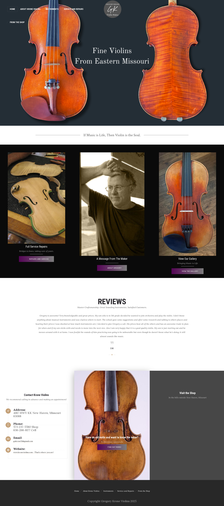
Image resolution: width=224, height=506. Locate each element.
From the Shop (17, 22)
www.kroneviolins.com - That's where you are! (33, 452)
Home (12, 9)
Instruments (52, 9)
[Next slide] (195, 331)
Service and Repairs (73, 9)
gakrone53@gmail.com (23, 441)
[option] (112, 331)
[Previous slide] (28, 331)
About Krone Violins (30, 9)
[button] (109, 354)
